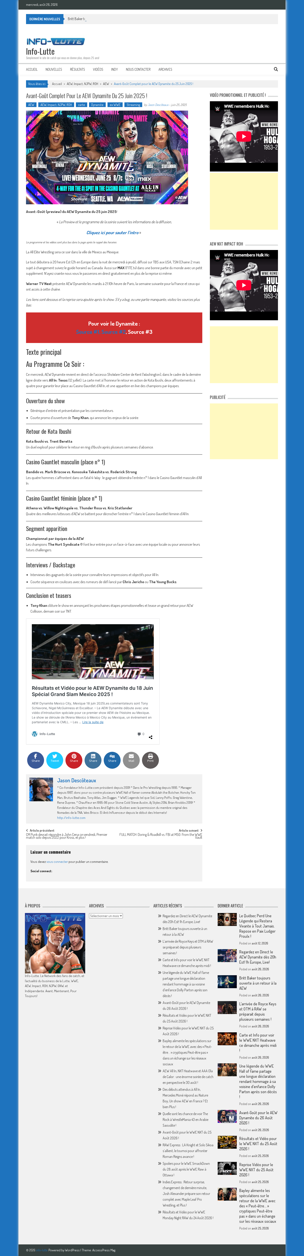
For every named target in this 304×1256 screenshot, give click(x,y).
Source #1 (87, 331)
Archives (165, 69)
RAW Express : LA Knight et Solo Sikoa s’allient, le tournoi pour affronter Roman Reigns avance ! (188, 1151)
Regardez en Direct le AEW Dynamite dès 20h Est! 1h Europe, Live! (257, 957)
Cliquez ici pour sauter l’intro (112, 232)
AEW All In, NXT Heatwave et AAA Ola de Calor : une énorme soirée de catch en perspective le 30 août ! (188, 1077)
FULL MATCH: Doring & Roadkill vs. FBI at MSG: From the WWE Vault (161, 836)
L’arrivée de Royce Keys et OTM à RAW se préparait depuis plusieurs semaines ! (188, 947)
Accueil (32, 69)
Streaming (133, 105)
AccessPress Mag (103, 1250)
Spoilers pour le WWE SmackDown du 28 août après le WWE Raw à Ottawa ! (186, 1169)
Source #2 (113, 331)
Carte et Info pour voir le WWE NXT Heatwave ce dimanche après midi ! (257, 1043)
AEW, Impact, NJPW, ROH (82, 84)
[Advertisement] (244, 201)
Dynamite (97, 105)
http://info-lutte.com (71, 818)
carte (81, 105)
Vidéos (98, 69)
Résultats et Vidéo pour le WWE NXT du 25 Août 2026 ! (258, 1143)
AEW (106, 84)
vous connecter (57, 861)
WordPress (72, 1250)
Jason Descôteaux (158, 105)
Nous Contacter (138, 69)
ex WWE (115, 105)
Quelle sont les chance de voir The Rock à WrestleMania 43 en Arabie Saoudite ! (185, 1119)
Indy (114, 69)
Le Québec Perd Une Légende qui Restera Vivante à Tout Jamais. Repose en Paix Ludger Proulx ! (257, 926)
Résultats (77, 69)
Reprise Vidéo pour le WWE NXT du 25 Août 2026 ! (256, 1169)
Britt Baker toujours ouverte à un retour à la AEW (101, 19)
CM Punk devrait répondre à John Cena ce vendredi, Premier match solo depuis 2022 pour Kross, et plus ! (66, 836)
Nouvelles (54, 69)
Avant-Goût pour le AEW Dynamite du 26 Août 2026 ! (258, 1117)
